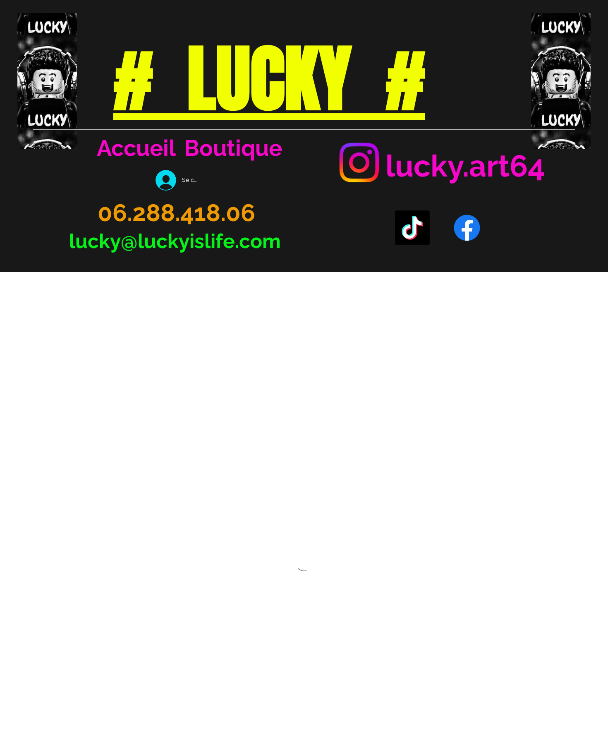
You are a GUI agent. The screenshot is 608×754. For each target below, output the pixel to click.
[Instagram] (359, 162)
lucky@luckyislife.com (175, 241)
